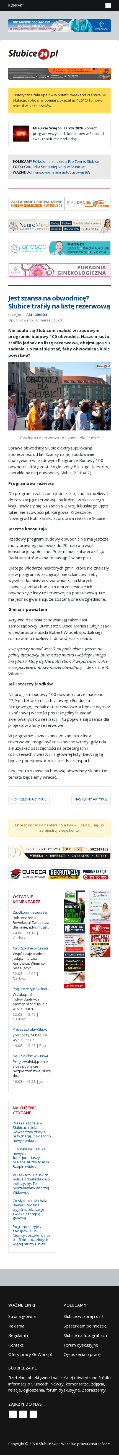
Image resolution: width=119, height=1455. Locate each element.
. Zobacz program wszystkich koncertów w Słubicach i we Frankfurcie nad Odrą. (69, 133)
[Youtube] (33, 1414)
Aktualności (36, 314)
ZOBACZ (82, 472)
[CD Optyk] (100, 940)
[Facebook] (13, 1414)
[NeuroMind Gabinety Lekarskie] (59, 225)
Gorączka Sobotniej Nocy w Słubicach (55, 166)
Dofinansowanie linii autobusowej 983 (58, 172)
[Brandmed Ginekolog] (59, 269)
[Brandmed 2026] (59, 25)
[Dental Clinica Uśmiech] (74, 940)
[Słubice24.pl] (33, 53)
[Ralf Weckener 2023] (74, 972)
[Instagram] (23, 1414)
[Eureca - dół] (59, 874)
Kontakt (16, 5)
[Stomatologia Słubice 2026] (59, 73)
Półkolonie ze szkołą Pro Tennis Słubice (66, 161)
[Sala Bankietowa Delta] (59, 851)
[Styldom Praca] (74, 906)
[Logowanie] (81, 5)
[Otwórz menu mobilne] (108, 5)
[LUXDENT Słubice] (100, 906)
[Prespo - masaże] (59, 247)
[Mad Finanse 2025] (59, 203)
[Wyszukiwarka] (97, 5)
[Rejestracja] (89, 5)
